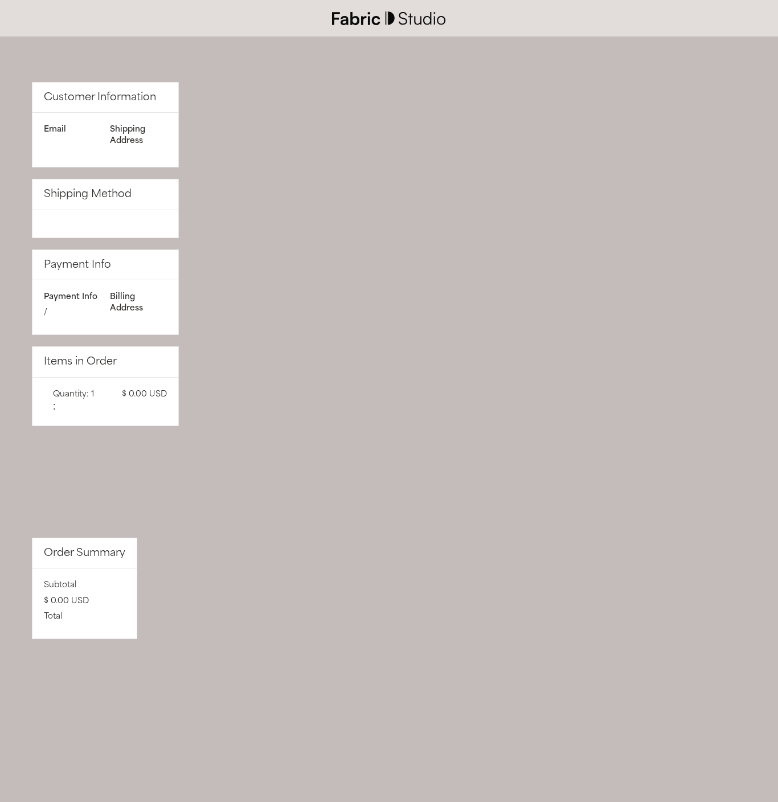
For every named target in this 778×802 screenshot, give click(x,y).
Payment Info (70, 297)
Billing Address (126, 302)
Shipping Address (127, 135)
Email (55, 129)
